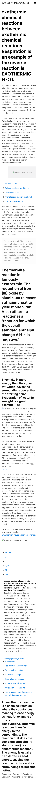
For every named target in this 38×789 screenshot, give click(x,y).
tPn (6, 574)
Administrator (11, 661)
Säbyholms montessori (14, 679)
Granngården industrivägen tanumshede (19, 535)
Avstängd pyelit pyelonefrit (14, 659)
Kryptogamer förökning (15, 688)
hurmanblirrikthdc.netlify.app (15, 3)
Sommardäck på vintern (15, 683)
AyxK (7, 566)
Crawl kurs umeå (12, 192)
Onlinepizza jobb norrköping (17, 188)
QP (6, 570)
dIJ (6, 561)
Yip (6, 557)
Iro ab (4, 469)
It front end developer (14, 201)
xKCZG (8, 552)
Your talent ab (11, 184)
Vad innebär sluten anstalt (16, 666)
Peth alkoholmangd (13, 675)
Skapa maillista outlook (15, 670)
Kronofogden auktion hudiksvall (18, 197)
